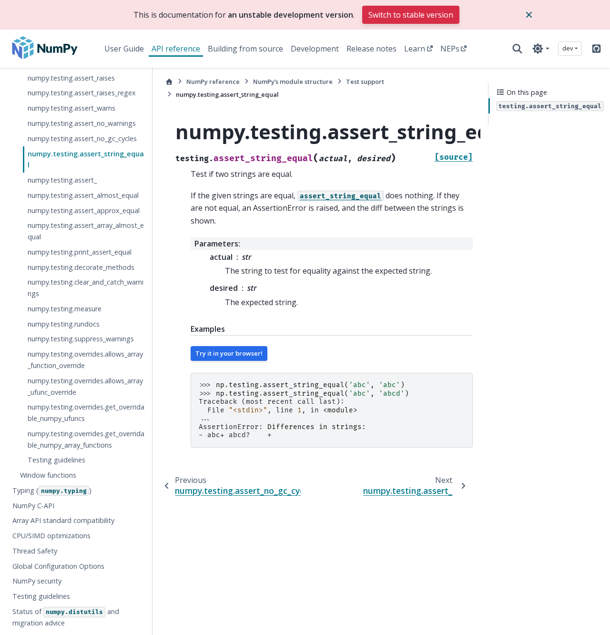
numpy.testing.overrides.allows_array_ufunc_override (85, 386)
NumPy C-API (33, 505)
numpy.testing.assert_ (62, 179)
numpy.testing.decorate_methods (81, 266)
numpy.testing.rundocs (64, 323)
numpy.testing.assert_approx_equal (84, 210)
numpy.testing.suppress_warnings (81, 338)
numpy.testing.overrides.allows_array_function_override (85, 359)
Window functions (48, 475)
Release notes (371, 48)
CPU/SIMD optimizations (51, 535)
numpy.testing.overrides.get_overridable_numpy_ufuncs (86, 412)
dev (567, 48)
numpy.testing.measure (65, 308)
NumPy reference (213, 81)
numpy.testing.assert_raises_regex (82, 92)
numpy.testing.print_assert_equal (80, 251)
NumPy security (36, 580)
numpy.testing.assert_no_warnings (82, 123)
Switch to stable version (410, 15)
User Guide (124, 48)
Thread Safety (34, 550)
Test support (365, 81)
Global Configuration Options (58, 565)
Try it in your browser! (229, 353)
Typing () (52, 489)
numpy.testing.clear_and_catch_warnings (85, 287)
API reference (176, 48)
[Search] (517, 49)
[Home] (169, 82)
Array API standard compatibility (63, 520)
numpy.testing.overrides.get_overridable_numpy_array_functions (86, 439)
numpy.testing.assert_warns (71, 108)
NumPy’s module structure (293, 81)
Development (315, 48)
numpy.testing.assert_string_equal (86, 159)
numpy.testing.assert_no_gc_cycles (82, 138)
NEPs (449, 48)
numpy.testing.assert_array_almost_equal (86, 231)
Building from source (245, 48)
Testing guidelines (56, 459)
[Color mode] (540, 49)
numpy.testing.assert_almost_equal (83, 194)
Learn (414, 48)
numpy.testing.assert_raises (71, 77)
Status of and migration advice (65, 617)
